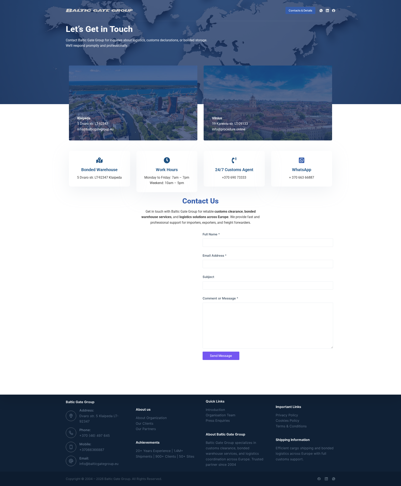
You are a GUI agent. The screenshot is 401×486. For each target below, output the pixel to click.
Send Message (221, 356)
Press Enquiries (218, 420)
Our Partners (146, 429)
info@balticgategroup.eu (98, 464)
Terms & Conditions (291, 426)
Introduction (215, 410)
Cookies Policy (287, 420)
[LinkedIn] (327, 10)
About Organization (151, 418)
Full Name (211, 234)
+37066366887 (91, 450)
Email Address (215, 256)
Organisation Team (220, 415)
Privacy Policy (287, 415)
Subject (208, 277)
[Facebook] (333, 10)
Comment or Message (220, 298)
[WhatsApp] (321, 10)
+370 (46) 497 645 (94, 435)
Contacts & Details (300, 10)
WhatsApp (301, 169)
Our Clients (144, 423)
